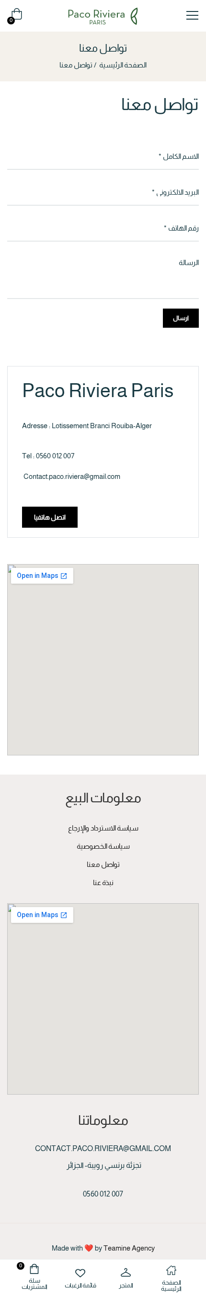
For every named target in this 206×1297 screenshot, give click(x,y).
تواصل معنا (103, 864)
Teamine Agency (129, 1248)
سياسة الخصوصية (103, 846)
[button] (15, 16)
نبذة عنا (103, 882)
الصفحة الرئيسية (123, 65)
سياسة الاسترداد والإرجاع (103, 828)
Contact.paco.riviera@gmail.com (71, 476)
